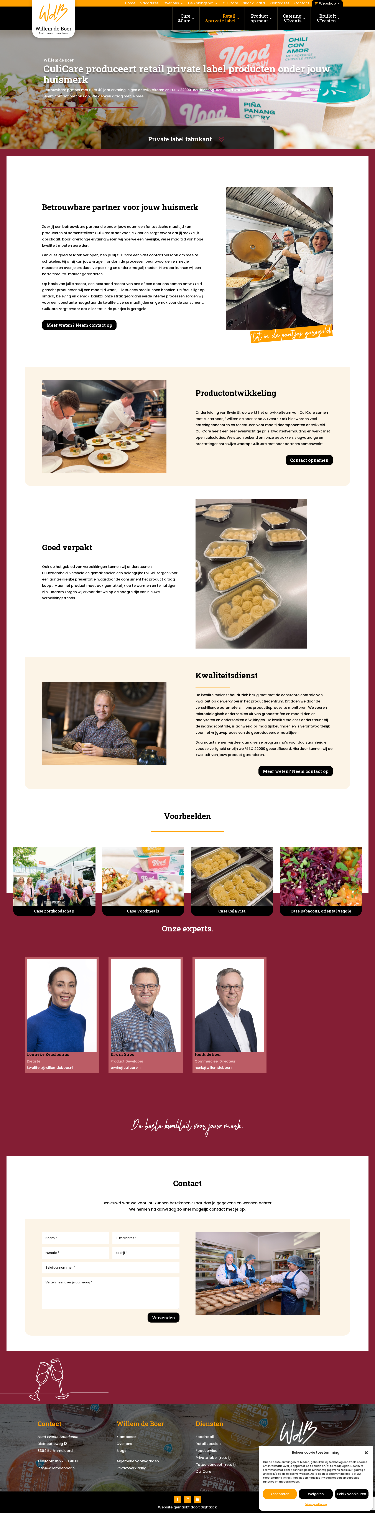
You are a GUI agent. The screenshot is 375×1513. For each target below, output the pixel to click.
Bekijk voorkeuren (351, 1494)
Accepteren (279, 1494)
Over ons (171, 4)
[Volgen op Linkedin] (197, 1499)
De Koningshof (201, 4)
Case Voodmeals (143, 911)
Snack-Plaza (254, 4)
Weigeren (316, 1494)
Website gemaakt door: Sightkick (187, 1507)
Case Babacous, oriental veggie (321, 911)
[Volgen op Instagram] (187, 1499)
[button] (366, 1453)
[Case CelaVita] (232, 876)
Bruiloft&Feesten (326, 18)
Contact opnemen (309, 460)
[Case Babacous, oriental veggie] (321, 876)
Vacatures (149, 4)
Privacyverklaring (316, 1504)
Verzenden (163, 1317)
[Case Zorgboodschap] (54, 876)
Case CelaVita (232, 911)
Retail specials (208, 1443)
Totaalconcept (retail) (216, 1464)
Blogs (121, 1450)
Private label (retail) (213, 1457)
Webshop (327, 4)
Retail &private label (220, 18)
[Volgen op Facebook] (177, 1499)
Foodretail (205, 1436)
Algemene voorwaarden (138, 1461)
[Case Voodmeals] (143, 876)
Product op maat (259, 18)
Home (130, 4)
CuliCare (230, 4)
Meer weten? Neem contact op (79, 325)
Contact (301, 4)
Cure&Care (184, 18)
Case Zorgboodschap (54, 911)
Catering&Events (292, 18)
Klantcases (279, 4)
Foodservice (206, 1450)
